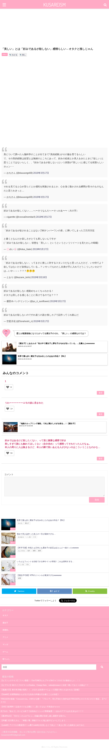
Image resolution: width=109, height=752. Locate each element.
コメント (8, 474)
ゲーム (5, 652)
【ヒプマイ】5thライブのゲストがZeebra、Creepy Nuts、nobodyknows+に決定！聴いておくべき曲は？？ (45, 685)
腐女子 (5, 623)
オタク (5, 54)
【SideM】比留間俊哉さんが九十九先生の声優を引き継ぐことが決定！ (30, 694)
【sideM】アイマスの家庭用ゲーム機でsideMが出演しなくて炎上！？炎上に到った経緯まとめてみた (42, 725)
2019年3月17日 (41, 173)
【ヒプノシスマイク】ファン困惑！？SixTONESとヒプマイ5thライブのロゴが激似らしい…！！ (41, 680)
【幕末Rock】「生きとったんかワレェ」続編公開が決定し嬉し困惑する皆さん (33, 716)
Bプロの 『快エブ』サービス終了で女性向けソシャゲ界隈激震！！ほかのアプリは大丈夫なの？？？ (42, 711)
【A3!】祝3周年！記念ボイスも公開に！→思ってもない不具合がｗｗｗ (30, 707)
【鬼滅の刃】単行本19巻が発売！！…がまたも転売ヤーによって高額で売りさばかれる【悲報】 (40, 690)
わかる (14, 55)
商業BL (6, 630)
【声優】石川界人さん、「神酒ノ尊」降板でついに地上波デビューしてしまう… (34, 720)
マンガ (5, 644)
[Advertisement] (54, 82)
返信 (100, 393)
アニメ (5, 637)
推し (24, 55)
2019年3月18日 (39, 277)
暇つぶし (6, 659)
